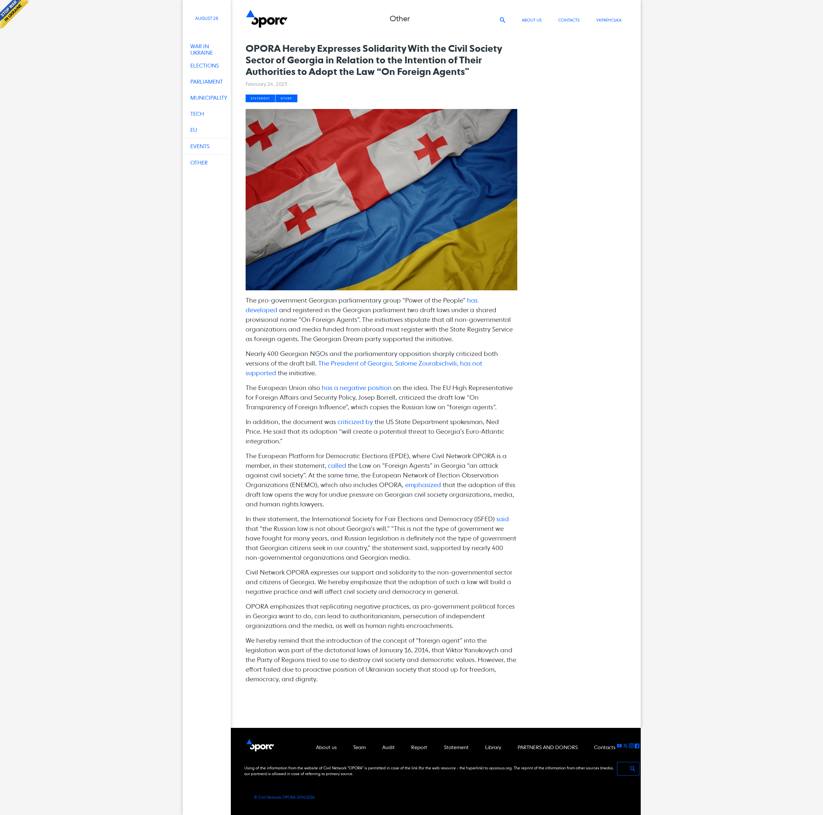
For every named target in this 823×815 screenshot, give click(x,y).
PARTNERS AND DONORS (548, 747)
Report (419, 747)
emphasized (423, 485)
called (337, 465)
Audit (388, 747)
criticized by (355, 422)
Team (359, 747)
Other (286, 98)
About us (532, 20)
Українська (608, 20)
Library (493, 747)
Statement (260, 98)
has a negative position (357, 388)
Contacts (569, 20)
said (502, 519)
